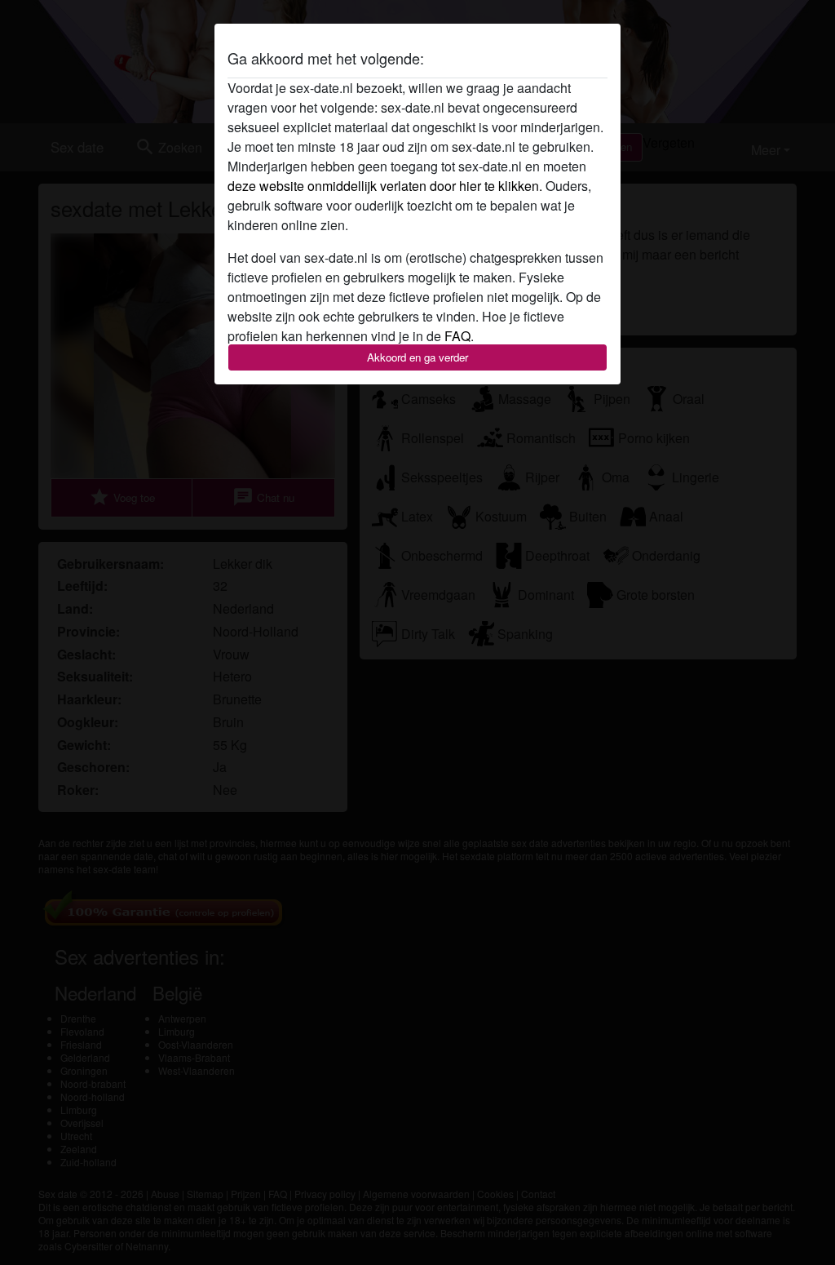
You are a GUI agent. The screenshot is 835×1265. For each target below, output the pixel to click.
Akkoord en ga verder (417, 357)
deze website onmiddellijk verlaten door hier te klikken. (385, 185)
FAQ (457, 335)
